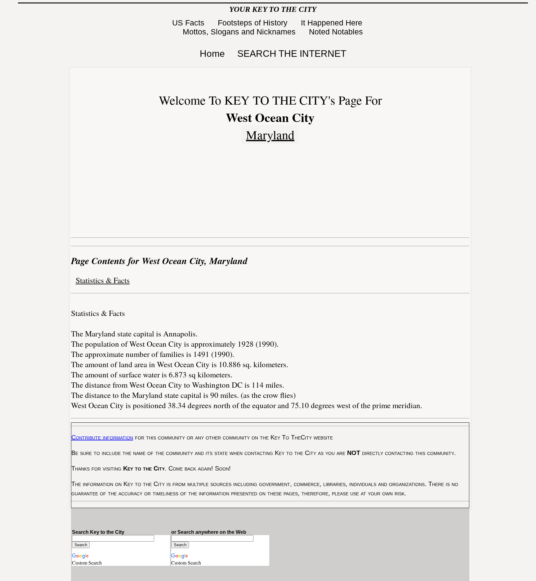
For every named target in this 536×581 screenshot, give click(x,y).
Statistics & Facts (103, 280)
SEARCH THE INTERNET (291, 53)
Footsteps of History (254, 22)
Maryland (270, 134)
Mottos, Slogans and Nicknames (240, 31)
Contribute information (102, 437)
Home (212, 53)
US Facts (189, 22)
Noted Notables (336, 31)
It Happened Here (332, 22)
